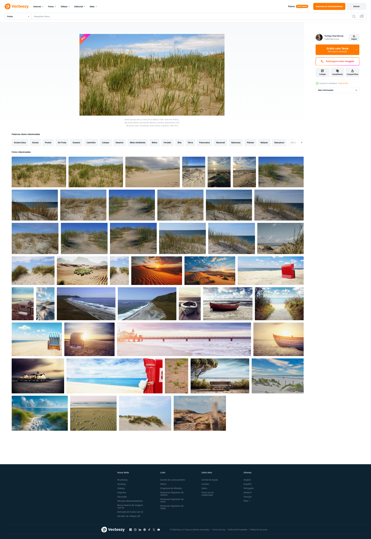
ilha (179, 142)
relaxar (264, 142)
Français (248, 496)
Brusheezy (122, 479)
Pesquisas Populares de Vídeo (172, 507)
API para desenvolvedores (130, 501)
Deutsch (248, 492)
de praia (62, 142)
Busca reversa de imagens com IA (130, 506)
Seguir (354, 39)
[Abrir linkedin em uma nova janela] (140, 529)
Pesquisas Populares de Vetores (172, 493)
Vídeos (64, 6)
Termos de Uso (218, 529)
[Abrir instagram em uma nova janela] (135, 529)
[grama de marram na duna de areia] (145, 413)
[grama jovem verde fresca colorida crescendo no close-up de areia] (176, 375)
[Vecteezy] (17, 6)
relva (154, 142)
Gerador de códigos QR (128, 516)
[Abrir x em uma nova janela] (154, 529)
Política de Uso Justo (258, 529)
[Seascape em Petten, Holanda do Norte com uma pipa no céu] (278, 375)
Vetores (37, 6)
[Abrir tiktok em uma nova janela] (149, 529)
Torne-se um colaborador (207, 493)
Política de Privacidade (237, 529)
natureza (235, 142)
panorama (204, 142)
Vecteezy (121, 484)
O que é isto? (343, 83)
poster (48, 142)
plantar (250, 142)
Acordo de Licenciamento (172, 479)
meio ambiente (137, 142)
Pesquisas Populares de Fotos (172, 500)
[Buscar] (354, 16)
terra (190, 142)
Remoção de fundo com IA (130, 511)
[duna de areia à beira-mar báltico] (33, 270)
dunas (35, 142)
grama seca (20, 142)
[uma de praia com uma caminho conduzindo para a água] (40, 413)
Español (247, 484)
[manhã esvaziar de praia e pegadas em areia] (93, 413)
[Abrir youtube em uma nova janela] (158, 529)
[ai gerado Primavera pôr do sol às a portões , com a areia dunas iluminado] (156, 270)
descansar (279, 142)
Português (249, 488)
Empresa (121, 492)
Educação (122, 496)
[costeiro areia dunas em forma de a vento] (45, 303)
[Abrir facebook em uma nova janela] (130, 529)
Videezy (121, 488)
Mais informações (325, 90)
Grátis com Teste (337, 50)
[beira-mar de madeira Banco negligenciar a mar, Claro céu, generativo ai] (220, 375)
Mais (92, 6)
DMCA (163, 484)
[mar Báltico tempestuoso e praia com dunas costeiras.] (190, 303)
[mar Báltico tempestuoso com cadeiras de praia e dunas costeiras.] (271, 270)
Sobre (204, 488)
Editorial (78, 6)
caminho (91, 142)
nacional (220, 142)
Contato (205, 484)
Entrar (356, 6)
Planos (291, 6)
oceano (76, 142)
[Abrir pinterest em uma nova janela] (144, 529)
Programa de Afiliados (171, 488)
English (247, 479)
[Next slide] (299, 142)
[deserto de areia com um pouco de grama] (82, 270)
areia (293, 142)
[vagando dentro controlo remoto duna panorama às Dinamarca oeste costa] (200, 413)
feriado (167, 142)
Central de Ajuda (209, 479)
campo (105, 142)
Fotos (51, 6)
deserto (119, 142)
